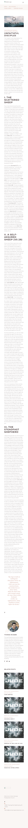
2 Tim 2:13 (19, 479)
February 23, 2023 (7, 764)
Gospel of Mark (7, 8)
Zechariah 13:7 (14, 165)
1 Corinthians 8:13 (12, 203)
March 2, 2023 (7, 740)
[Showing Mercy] (14, 705)
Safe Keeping (8, 694)
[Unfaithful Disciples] (13, 626)
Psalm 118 (9, 135)
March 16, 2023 (7, 691)
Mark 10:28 (10, 297)
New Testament (12, 6)
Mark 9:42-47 (13, 211)
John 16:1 (21, 216)
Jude (5, 692)
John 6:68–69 (10, 282)
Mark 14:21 (19, 226)
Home (5, 6)
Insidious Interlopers (11, 767)
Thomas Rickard (8, 31)
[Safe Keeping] (14, 681)
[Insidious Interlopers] (14, 754)
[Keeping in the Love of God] (14, 730)
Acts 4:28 (10, 185)
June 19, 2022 (15, 31)
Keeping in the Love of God (13, 743)
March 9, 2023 (7, 715)
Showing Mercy (9, 719)
